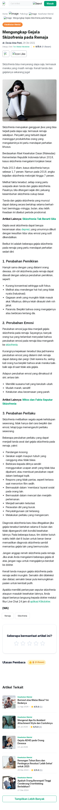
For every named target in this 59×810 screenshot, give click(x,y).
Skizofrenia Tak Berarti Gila (39, 218)
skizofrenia (12, 344)
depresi (25, 229)
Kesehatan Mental (45, 14)
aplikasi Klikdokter (40, 601)
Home (5, 14)
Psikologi (24, 14)
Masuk (50, 3)
